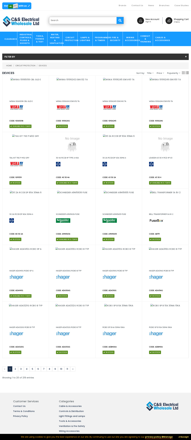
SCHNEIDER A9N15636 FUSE (68, 214)
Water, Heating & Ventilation (56, 38)
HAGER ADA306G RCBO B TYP (68, 271)
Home (9, 65)
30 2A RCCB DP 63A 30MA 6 (114, 158)
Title (149, 73)
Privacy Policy (20, 416)
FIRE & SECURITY (115, 39)
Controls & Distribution (71, 411)
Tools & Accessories (70, 421)
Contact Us (19, 406)
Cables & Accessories (161, 39)
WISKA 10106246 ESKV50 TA (161, 101)
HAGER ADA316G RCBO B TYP (161, 271)
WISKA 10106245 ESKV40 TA (114, 101)
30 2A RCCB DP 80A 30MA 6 (21, 214)
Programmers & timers (101, 39)
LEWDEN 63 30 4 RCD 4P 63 (160, 158)
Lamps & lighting (85, 39)
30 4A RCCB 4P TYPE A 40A (67, 158)
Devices (43, 65)
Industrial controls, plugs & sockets (26, 38)
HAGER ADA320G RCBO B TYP (22, 327)
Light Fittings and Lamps (72, 416)
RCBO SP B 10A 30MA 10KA (160, 327)
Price (159, 73)
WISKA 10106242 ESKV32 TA (68, 101)
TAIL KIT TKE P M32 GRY (19, 158)
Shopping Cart (181, 19)
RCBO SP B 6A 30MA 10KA (114, 327)
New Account (152, 19)
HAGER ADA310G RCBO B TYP (115, 271)
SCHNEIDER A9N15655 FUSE (114, 214)
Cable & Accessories (70, 406)
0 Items (177, 22)
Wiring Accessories (131, 39)
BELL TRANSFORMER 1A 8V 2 (161, 214)
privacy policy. (153, 436)
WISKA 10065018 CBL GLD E (21, 101)
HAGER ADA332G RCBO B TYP (68, 327)
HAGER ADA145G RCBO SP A (21, 271)
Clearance (10, 39)
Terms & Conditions (24, 411)
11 (67, 368)
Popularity (172, 73)
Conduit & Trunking (145, 39)
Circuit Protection (71, 39)
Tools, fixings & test (40, 39)
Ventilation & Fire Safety (72, 426)
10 (61, 368)
